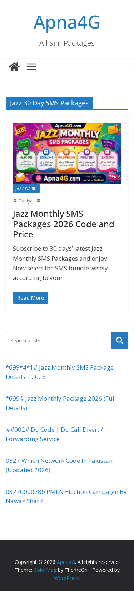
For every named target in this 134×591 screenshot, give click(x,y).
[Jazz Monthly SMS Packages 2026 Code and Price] (67, 153)
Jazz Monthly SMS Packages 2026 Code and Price (63, 223)
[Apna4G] (14, 66)
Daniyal (26, 201)
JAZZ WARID (26, 188)
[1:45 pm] (39, 201)
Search (119, 340)
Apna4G (67, 22)
